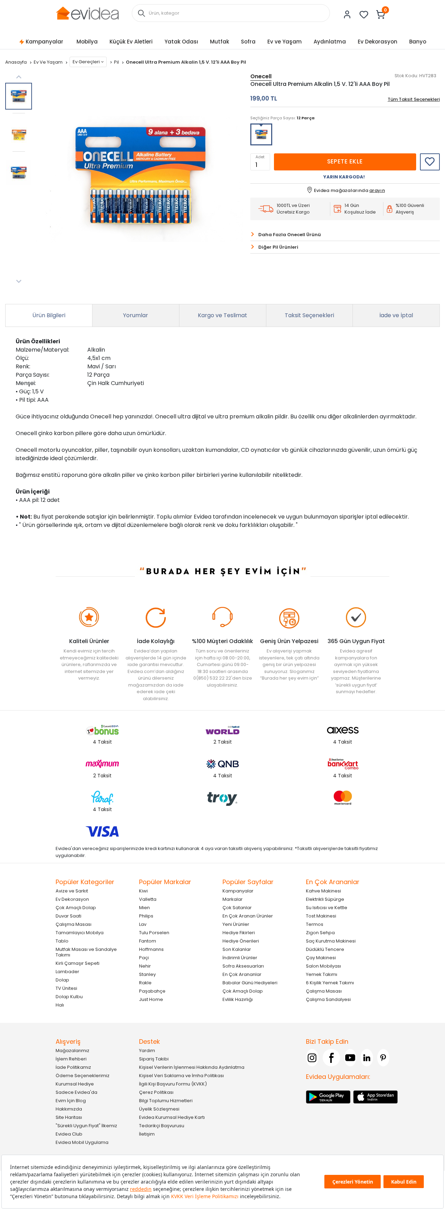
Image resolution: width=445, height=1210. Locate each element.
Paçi (144, 957)
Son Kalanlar (236, 949)
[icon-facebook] (331, 1057)
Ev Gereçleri (86, 61)
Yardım (147, 1050)
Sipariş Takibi (154, 1059)
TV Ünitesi (66, 988)
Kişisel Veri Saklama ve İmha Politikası (181, 1075)
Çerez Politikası (156, 1092)
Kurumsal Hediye (75, 1084)
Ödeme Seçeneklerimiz (83, 1075)
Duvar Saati (68, 916)
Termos (314, 924)
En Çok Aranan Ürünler (247, 916)
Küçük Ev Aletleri (131, 41)
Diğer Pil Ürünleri (278, 247)
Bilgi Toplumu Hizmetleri (166, 1100)
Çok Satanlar (237, 907)
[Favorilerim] (364, 14)
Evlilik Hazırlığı (237, 999)
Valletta (147, 899)
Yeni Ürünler (235, 924)
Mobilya (87, 41)
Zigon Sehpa (320, 932)
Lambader (67, 971)
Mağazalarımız (72, 1050)
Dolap (62, 980)
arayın (377, 190)
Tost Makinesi (321, 916)
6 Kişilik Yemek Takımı (330, 982)
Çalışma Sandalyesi (328, 999)
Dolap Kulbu (69, 996)
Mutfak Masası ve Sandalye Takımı (86, 952)
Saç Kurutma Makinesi (331, 941)
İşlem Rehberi (71, 1059)
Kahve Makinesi (323, 891)
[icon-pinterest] (383, 1057)
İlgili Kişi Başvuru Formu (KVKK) (173, 1084)
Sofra (248, 41)
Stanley (147, 974)
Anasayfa (16, 62)
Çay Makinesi (321, 957)
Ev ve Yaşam (284, 41)
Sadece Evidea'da (76, 1092)
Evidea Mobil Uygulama (82, 1142)
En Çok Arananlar (241, 974)
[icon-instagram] (312, 1057)
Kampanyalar (44, 41)
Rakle (145, 982)
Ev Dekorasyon (377, 41)
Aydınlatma (330, 41)
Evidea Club (69, 1134)
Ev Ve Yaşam (49, 62)
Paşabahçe (152, 991)
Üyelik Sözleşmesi (159, 1109)
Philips (146, 916)
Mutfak (219, 41)
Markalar (232, 899)
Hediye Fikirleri (238, 932)
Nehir (145, 966)
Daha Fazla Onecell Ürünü (289, 234)
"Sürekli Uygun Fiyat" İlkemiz (86, 1125)
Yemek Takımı (321, 974)
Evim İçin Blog (71, 1100)
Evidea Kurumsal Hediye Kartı (172, 1117)
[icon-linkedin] (367, 1057)
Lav (142, 924)
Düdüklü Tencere (325, 949)
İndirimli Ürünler (239, 957)
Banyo (417, 41)
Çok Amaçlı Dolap (76, 907)
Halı (60, 1005)
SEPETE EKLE (345, 161)
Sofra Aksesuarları (243, 966)
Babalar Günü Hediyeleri (249, 982)
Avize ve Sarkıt (72, 891)
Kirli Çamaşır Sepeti (77, 963)
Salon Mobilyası (323, 966)
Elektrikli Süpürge (325, 899)
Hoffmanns (151, 949)
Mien (144, 907)
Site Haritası (69, 1117)
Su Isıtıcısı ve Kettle (326, 907)
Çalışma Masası (73, 924)
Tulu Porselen (154, 932)
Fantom (147, 941)
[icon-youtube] (350, 1057)
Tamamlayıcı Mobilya (80, 932)
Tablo (62, 941)
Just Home (151, 999)
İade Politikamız (73, 1067)
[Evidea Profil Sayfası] (347, 14)
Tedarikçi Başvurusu (161, 1125)
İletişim (147, 1134)
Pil (117, 62)
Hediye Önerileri (240, 941)
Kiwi (143, 891)
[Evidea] (87, 13)
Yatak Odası (181, 41)
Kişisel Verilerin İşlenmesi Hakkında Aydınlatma (191, 1067)
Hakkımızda (69, 1109)
